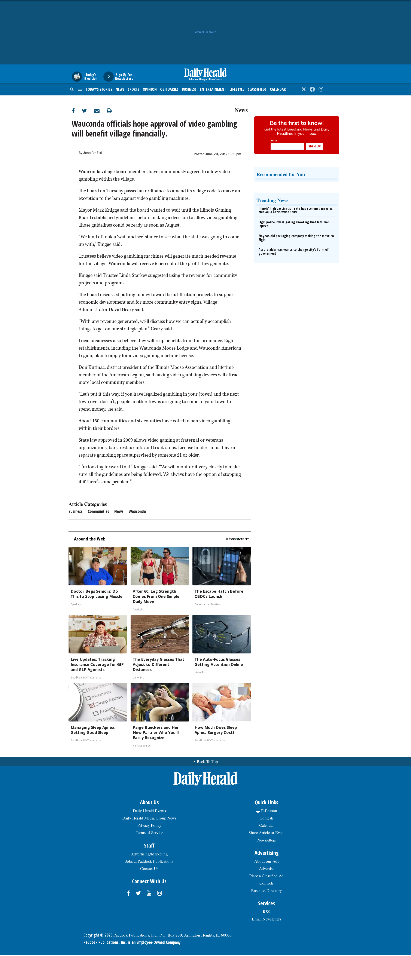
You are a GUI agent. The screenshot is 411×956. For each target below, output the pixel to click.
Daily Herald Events (149, 810)
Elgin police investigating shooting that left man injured (294, 224)
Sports (133, 89)
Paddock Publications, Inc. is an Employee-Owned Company (131, 942)
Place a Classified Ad (266, 875)
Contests (267, 818)
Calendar (278, 89)
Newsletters (266, 840)
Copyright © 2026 (97, 935)
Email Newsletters (266, 919)
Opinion (150, 89)
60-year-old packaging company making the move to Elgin (296, 237)
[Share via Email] (100, 110)
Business (189, 89)
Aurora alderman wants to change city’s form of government (294, 251)
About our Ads (266, 861)
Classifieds (257, 89)
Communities (98, 511)
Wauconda (137, 511)
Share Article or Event (267, 832)
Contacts (266, 883)
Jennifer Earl (92, 153)
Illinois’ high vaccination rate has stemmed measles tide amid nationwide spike (296, 210)
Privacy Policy (149, 825)
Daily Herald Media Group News (149, 818)
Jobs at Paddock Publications (149, 861)
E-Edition (268, 810)
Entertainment (213, 89)
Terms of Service (149, 832)
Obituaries (169, 89)
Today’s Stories (99, 89)
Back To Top (207, 761)
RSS (266, 911)
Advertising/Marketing (149, 854)
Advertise (266, 868)
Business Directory (266, 890)
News (120, 89)
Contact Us (149, 868)
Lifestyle (236, 89)
